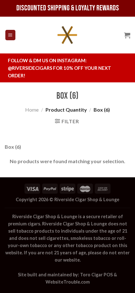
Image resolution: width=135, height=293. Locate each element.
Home (32, 110)
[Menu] (10, 35)
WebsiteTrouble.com (68, 282)
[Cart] (127, 35)
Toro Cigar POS (96, 274)
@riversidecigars (30, 68)
